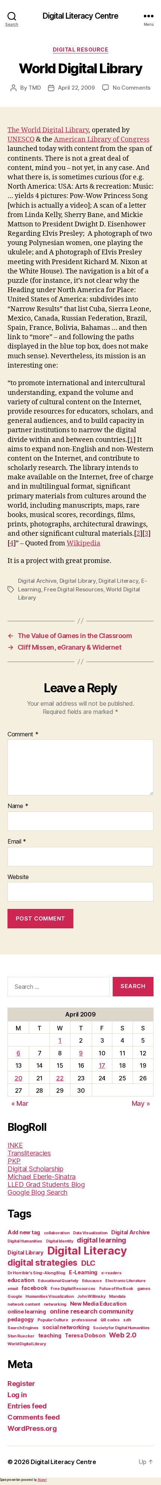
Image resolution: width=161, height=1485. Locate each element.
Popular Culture (52, 1320)
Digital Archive (37, 580)
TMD (34, 87)
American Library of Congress (101, 139)
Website (18, 877)
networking (55, 1304)
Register (21, 1383)
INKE (15, 1145)
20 (18, 1078)
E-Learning (83, 1272)
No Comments (132, 87)
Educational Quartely (58, 1280)
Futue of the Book (116, 1288)
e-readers (111, 1273)
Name (17, 806)
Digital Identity (59, 1241)
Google (14, 1296)
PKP (14, 1161)
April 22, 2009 (76, 87)
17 (102, 1065)
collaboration (57, 1233)
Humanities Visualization (49, 1296)
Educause (92, 1280)
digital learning (101, 1240)
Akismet (42, 1480)
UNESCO (20, 139)
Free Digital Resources (73, 589)
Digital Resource (80, 49)
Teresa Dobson (85, 1335)
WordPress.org (32, 1428)
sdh (127, 1320)
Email (16, 841)
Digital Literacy (118, 580)
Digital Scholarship (35, 1169)
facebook (34, 1288)
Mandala (117, 1296)
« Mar (19, 1103)
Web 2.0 (122, 1335)
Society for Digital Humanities (121, 1327)
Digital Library (78, 580)
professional (84, 1320)
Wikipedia (83, 543)
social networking (65, 1327)
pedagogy (20, 1319)
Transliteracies (29, 1153)
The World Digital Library (47, 130)
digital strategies (42, 1262)
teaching (49, 1335)
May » (141, 1103)
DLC (88, 1263)
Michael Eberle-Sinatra (41, 1177)
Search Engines (23, 1327)
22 (59, 1078)
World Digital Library (26, 1344)
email (12, 1288)
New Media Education (98, 1303)
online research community (92, 1311)
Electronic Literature (125, 1280)
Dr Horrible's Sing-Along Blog (36, 1273)
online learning (26, 1311)
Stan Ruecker (20, 1336)
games (144, 1288)
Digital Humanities (24, 1241)
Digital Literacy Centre (81, 16)
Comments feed (33, 1417)
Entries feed (27, 1406)
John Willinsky (91, 1296)
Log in (17, 1395)
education (20, 1280)
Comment (23, 734)
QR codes (110, 1320)
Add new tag (23, 1232)
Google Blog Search (37, 1192)
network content (23, 1304)
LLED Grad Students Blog (46, 1184)
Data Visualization (90, 1233)
